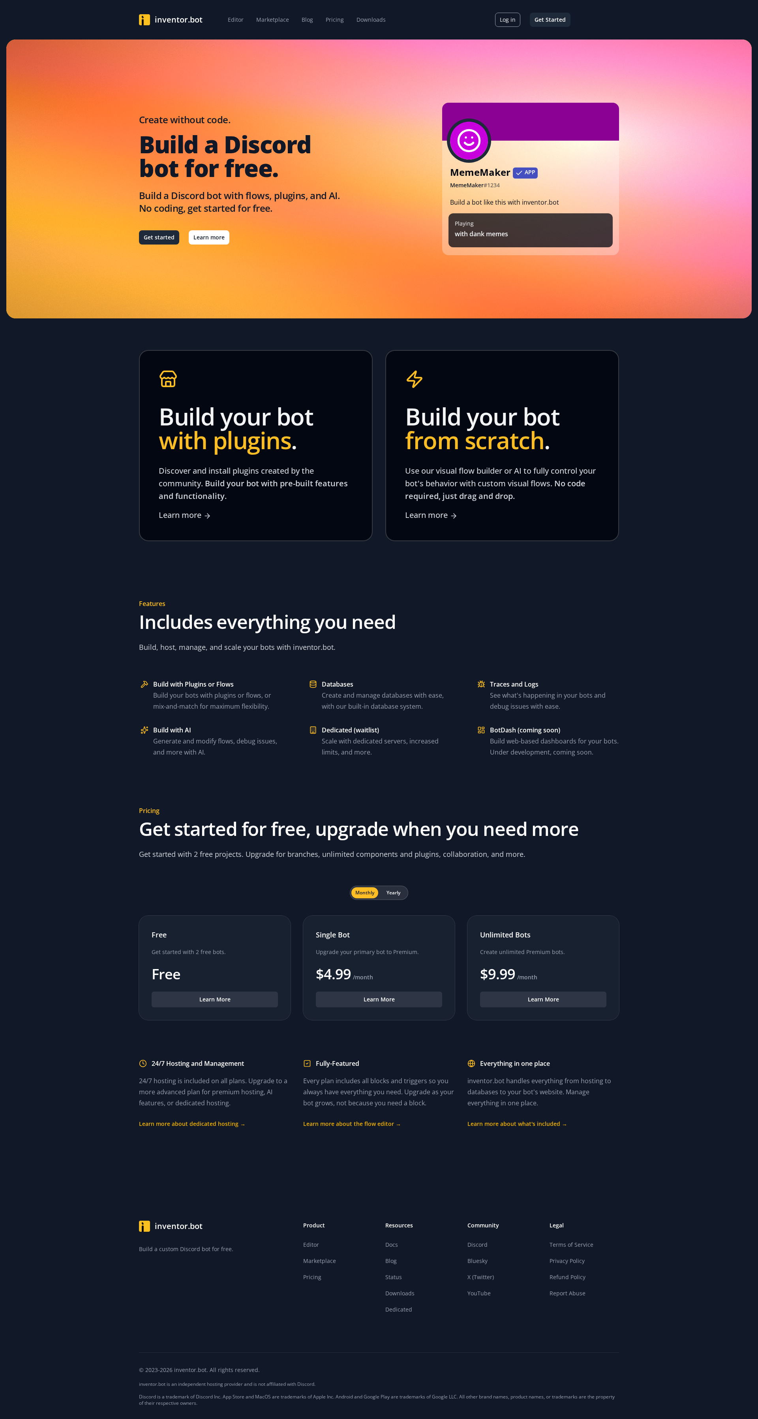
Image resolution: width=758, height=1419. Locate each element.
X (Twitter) (480, 1277)
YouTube (479, 1293)
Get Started (550, 19)
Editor (311, 1244)
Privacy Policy (567, 1261)
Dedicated (398, 1309)
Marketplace (319, 1261)
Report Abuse (567, 1293)
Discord (477, 1244)
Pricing (312, 1277)
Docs (391, 1244)
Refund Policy (567, 1277)
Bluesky (477, 1261)
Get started (159, 237)
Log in (508, 19)
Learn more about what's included (517, 1123)
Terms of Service (571, 1244)
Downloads (400, 1293)
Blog (391, 1261)
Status (393, 1277)
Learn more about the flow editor (352, 1123)
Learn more (209, 237)
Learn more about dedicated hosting (192, 1123)
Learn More (215, 999)
